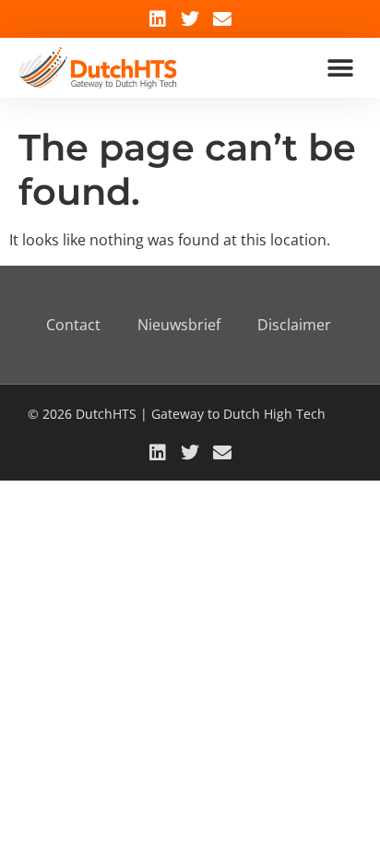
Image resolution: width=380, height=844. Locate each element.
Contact (73, 325)
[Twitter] (190, 19)
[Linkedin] (157, 19)
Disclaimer (294, 325)
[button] (341, 68)
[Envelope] (222, 19)
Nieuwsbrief (178, 325)
